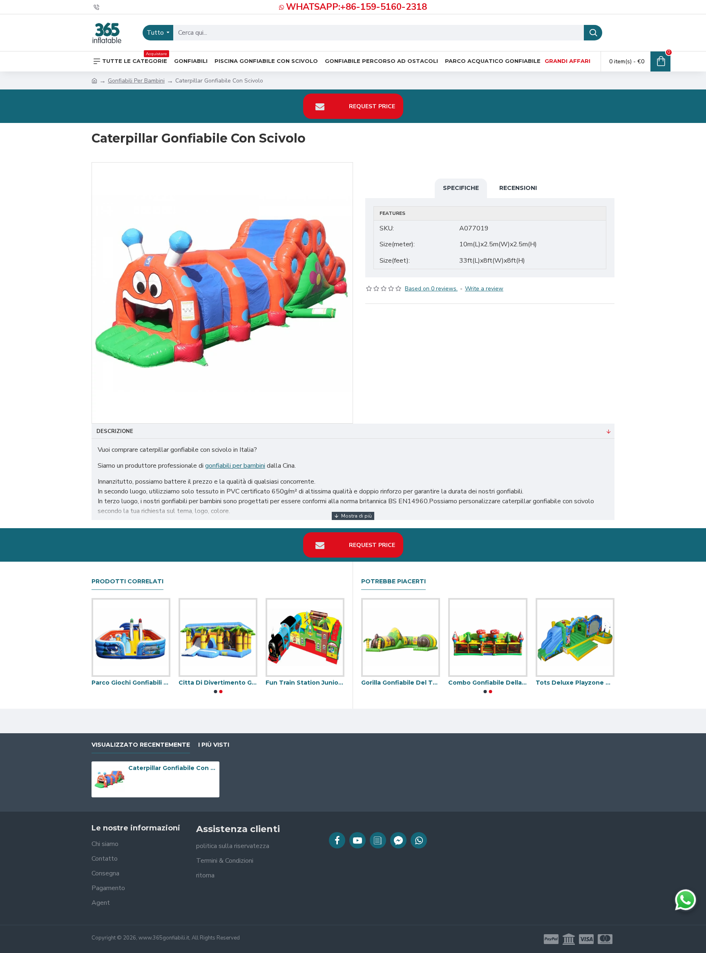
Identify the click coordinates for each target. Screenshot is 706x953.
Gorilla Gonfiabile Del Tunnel (551, 682)
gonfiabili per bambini (235, 465)
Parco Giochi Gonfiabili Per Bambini (328, 682)
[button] (215, 691)
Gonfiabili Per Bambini (136, 81)
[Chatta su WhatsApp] (685, 900)
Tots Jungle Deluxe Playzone (463, 682)
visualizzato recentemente (141, 744)
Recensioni (518, 188)
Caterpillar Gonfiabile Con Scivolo (172, 768)
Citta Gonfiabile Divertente (154, 682)
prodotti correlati (127, 581)
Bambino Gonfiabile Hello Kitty (376, 682)
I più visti (213, 744)
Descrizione (114, 431)
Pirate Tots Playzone (234, 682)
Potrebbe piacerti (393, 581)
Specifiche (461, 188)
